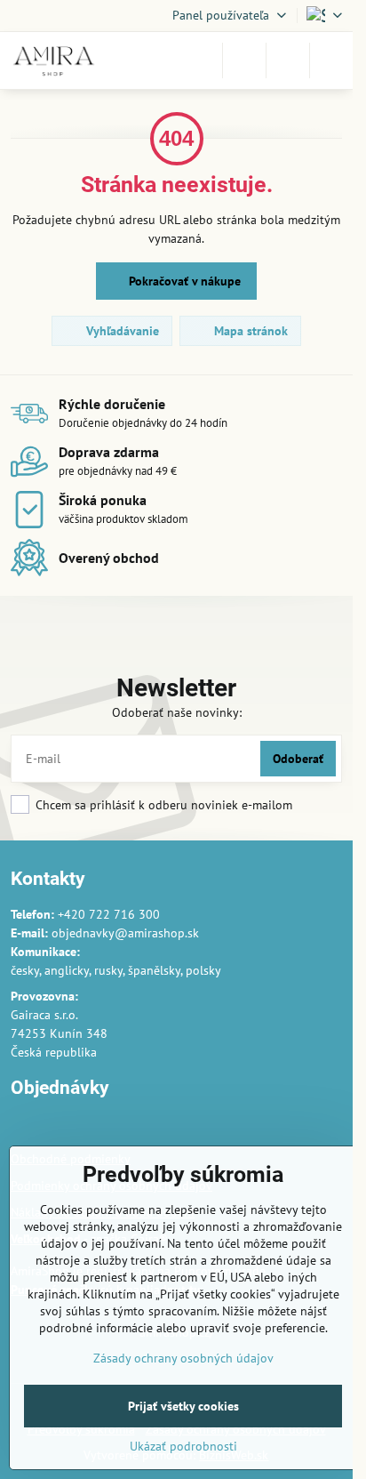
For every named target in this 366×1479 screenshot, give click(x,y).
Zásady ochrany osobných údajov (183, 1358)
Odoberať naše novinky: (177, 712)
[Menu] (331, 60)
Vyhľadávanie (121, 331)
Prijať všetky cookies (183, 1406)
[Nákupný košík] (288, 60)
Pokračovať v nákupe (183, 281)
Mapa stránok (249, 331)
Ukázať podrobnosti (183, 1446)
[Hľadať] (244, 60)
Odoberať (298, 759)
